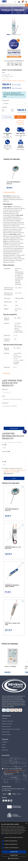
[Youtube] (11, 801)
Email (3, 444)
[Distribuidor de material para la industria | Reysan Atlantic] (4, 1)
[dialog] (14, 841)
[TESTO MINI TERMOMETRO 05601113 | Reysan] (14, 495)
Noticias (4, 747)
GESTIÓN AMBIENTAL (20, 710)
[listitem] (14, 176)
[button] (8, 34)
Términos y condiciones (7, 721)
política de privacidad (11, 472)
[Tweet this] (12, 64)
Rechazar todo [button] (14, 855)
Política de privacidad (7, 723)
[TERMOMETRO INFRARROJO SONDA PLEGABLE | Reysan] (14, 572)
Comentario (5, 403)
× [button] (26, 823)
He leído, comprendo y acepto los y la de (15, 471)
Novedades (4, 742)
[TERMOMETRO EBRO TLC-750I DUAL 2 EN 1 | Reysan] (14, 534)
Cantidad (4, 107)
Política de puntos (14, 56)
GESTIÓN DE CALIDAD (16, 710)
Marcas (3, 744)
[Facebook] (3, 801)
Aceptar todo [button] (14, 851)
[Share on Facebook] (8, 64)
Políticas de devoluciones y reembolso (20, 122)
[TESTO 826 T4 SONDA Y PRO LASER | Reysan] (14, 610)
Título (3, 396)
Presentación (5, 100)
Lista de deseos (9, 117)
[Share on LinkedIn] (16, 64)
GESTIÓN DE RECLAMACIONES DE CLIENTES (12, 710)
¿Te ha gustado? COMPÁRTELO (14, 61)
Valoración (5, 389)
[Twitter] (6, 801)
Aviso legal (4, 718)
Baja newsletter (5, 731)
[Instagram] (8, 801)
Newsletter (6, 755)
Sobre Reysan (5, 750)
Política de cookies (6, 734)
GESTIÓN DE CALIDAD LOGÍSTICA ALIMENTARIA (8, 710)
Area (3, 461)
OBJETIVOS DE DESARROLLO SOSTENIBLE (4, 710)
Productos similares (10, 483)
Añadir (21, 117)
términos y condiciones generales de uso (15, 470)
